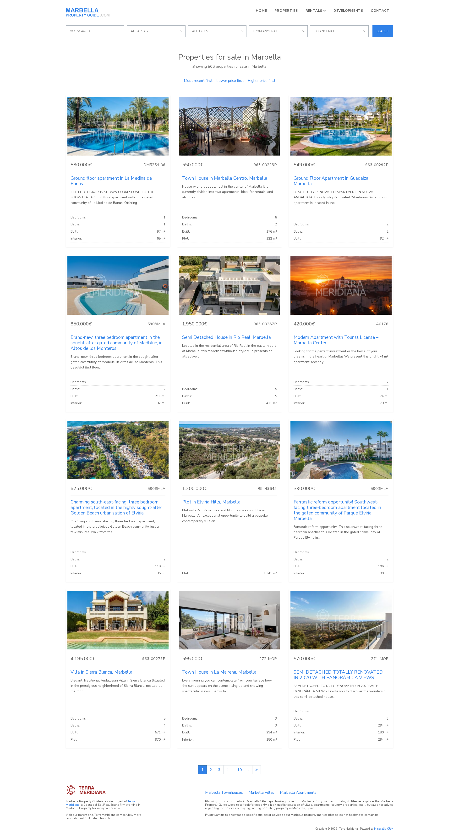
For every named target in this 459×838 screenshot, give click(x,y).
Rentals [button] (314, 10)
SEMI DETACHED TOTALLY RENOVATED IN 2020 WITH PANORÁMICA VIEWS (338, 675)
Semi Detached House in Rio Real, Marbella (226, 337)
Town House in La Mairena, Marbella (219, 672)
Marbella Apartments (298, 792)
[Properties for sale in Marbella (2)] (248, 769)
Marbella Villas (261, 792)
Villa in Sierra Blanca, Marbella (101, 672)
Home (261, 10)
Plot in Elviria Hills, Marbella (211, 502)
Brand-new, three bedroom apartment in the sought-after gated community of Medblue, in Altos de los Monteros (117, 343)
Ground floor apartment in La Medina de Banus (111, 181)
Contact (380, 10)
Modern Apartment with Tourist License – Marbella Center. (336, 340)
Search (383, 31)
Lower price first (230, 80)
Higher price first (261, 80)
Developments (348, 10)
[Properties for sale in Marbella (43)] (256, 769)
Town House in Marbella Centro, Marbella (224, 178)
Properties (286, 10)
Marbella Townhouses (224, 792)
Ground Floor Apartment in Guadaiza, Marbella (331, 181)
